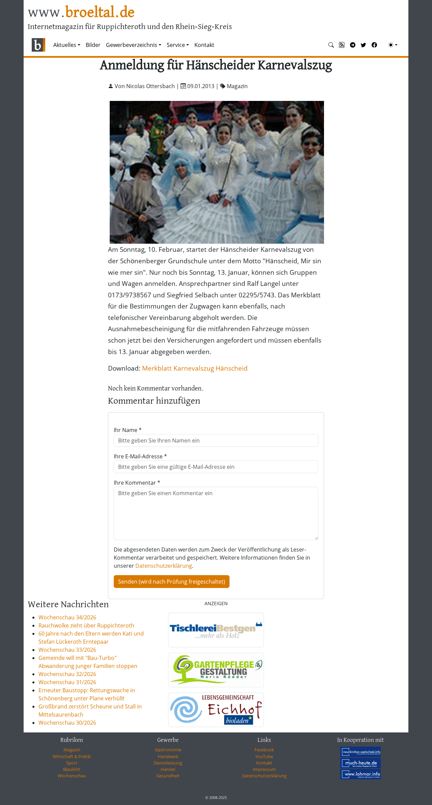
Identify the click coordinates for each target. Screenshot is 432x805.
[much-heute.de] (360, 763)
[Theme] (392, 45)
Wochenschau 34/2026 (67, 617)
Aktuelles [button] (64, 45)
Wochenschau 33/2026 (67, 649)
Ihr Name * (128, 430)
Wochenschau (72, 776)
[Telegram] (352, 45)
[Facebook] (374, 45)
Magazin (71, 750)
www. (81, 13)
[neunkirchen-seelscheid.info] (360, 752)
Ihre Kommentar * (137, 482)
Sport (71, 763)
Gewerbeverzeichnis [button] (131, 45)
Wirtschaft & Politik (72, 756)
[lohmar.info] (360, 774)
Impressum (264, 769)
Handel (168, 769)
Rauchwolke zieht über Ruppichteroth (86, 625)
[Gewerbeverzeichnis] (216, 630)
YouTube (264, 756)
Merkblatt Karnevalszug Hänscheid (195, 368)
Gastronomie (168, 750)
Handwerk (168, 756)
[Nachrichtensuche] (331, 45)
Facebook (264, 750)
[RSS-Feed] (341, 45)
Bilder (93, 45)
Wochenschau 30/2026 (67, 722)
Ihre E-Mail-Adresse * (140, 456)
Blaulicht (71, 769)
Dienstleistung (168, 763)
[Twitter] (363, 45)
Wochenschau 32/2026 (67, 674)
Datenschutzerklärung (163, 565)
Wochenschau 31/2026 (67, 682)
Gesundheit (168, 776)
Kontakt (204, 45)
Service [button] (176, 45)
